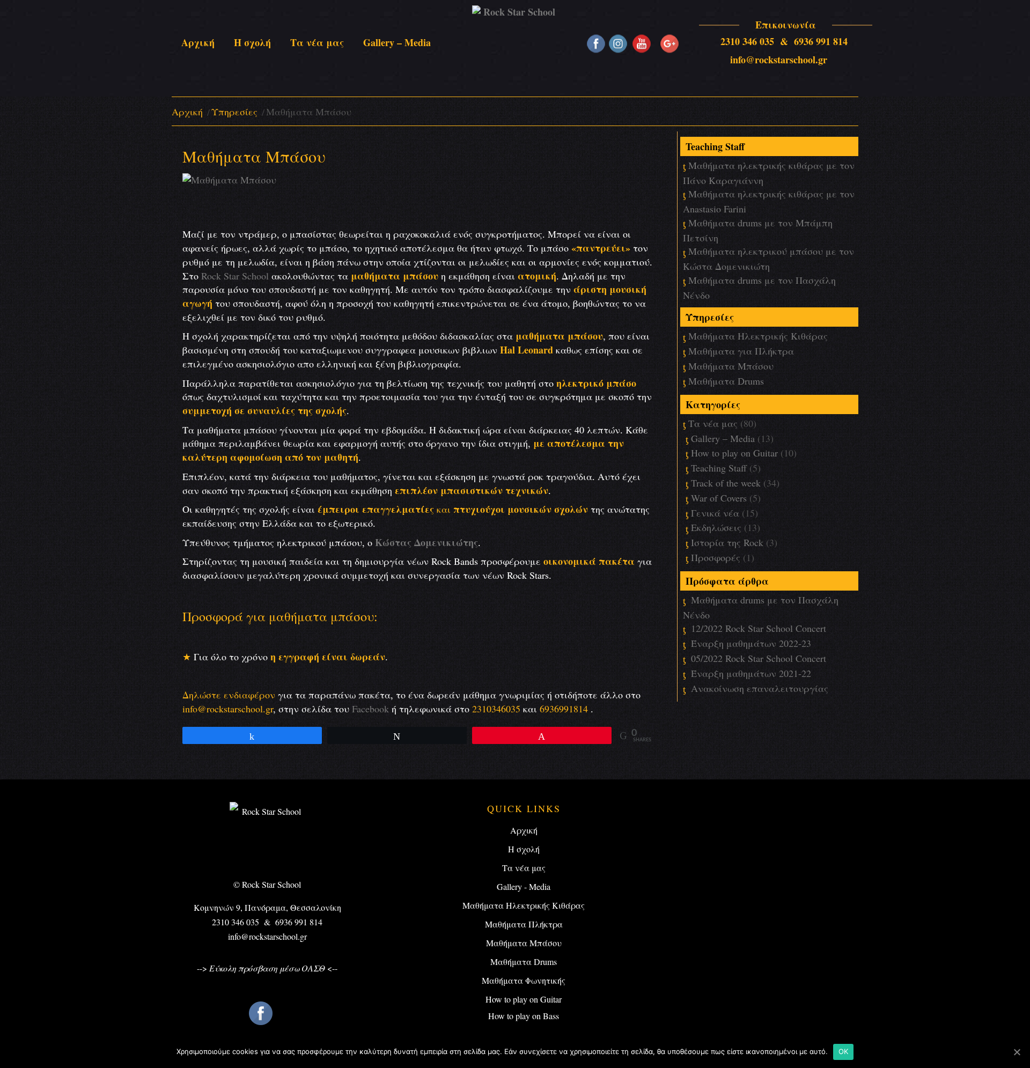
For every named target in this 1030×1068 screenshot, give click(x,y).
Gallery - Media (523, 886)
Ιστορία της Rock (727, 542)
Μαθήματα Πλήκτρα (524, 924)
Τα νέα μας (713, 423)
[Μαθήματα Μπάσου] (229, 198)
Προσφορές (715, 557)
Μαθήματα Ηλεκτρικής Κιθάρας (758, 335)
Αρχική (187, 111)
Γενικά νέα (715, 512)
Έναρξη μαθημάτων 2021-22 (751, 673)
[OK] (1016, 1052)
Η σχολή (524, 849)
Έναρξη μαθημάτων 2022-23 (751, 643)
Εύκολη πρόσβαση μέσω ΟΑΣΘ (267, 968)
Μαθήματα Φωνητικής (523, 980)
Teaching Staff (719, 467)
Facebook (370, 708)
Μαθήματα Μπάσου (731, 365)
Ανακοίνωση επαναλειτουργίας (759, 688)
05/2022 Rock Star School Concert (758, 658)
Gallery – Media (723, 438)
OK (843, 1051)
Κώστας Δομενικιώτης (426, 542)
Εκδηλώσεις (716, 527)
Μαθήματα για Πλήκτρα (741, 350)
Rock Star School (235, 275)
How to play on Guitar (734, 452)
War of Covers (719, 497)
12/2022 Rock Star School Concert (758, 628)
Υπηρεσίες (234, 111)
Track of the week (726, 482)
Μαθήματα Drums (726, 380)
